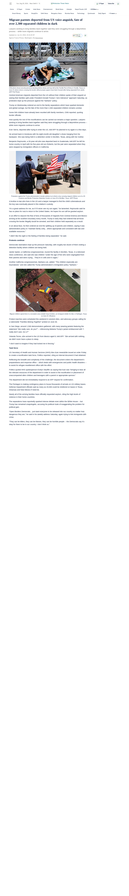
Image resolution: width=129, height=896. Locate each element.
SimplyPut (34, 13)
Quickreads (91, 13)
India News (36, 9)
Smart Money (16, 13)
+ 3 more (112, 13)
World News (59, 9)
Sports (26, 13)
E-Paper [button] (101, 3)
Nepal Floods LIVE (81, 9)
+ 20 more (93, 9)
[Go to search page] (14, 3)
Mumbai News (69, 13)
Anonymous (39, 38)
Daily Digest (102, 13)
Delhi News (44, 13)
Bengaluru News (56, 13)
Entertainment (47, 9)
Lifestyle (69, 9)
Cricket (27, 9)
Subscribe (111, 3)
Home (12, 9)
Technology (80, 13)
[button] (10, 3)
